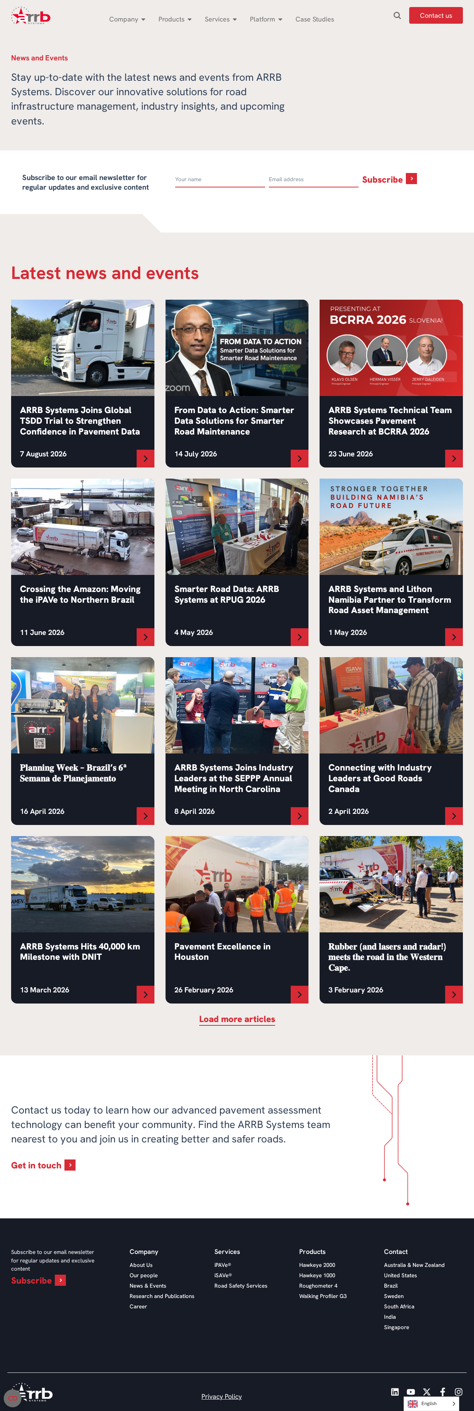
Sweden (394, 1296)
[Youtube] (411, 1392)
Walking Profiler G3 (323, 1296)
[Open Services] (234, 19)
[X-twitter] (427, 1392)
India (390, 1317)
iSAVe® (223, 1275)
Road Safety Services (240, 1285)
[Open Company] (143, 19)
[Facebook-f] (442, 1392)
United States (400, 1275)
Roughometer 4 (318, 1285)
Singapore (396, 1327)
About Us (141, 1265)
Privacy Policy (221, 1396)
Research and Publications (162, 1296)
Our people (144, 1275)
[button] (237, 1020)
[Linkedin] (395, 1392)
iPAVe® (222, 1265)
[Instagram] (458, 1392)
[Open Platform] (280, 19)
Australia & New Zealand (414, 1265)
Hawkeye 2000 (317, 1265)
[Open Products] (189, 19)
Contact (396, 1251)
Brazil (391, 1285)
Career (138, 1306)
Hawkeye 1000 (317, 1275)
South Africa (399, 1306)
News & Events (148, 1285)
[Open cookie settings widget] (12, 1398)
